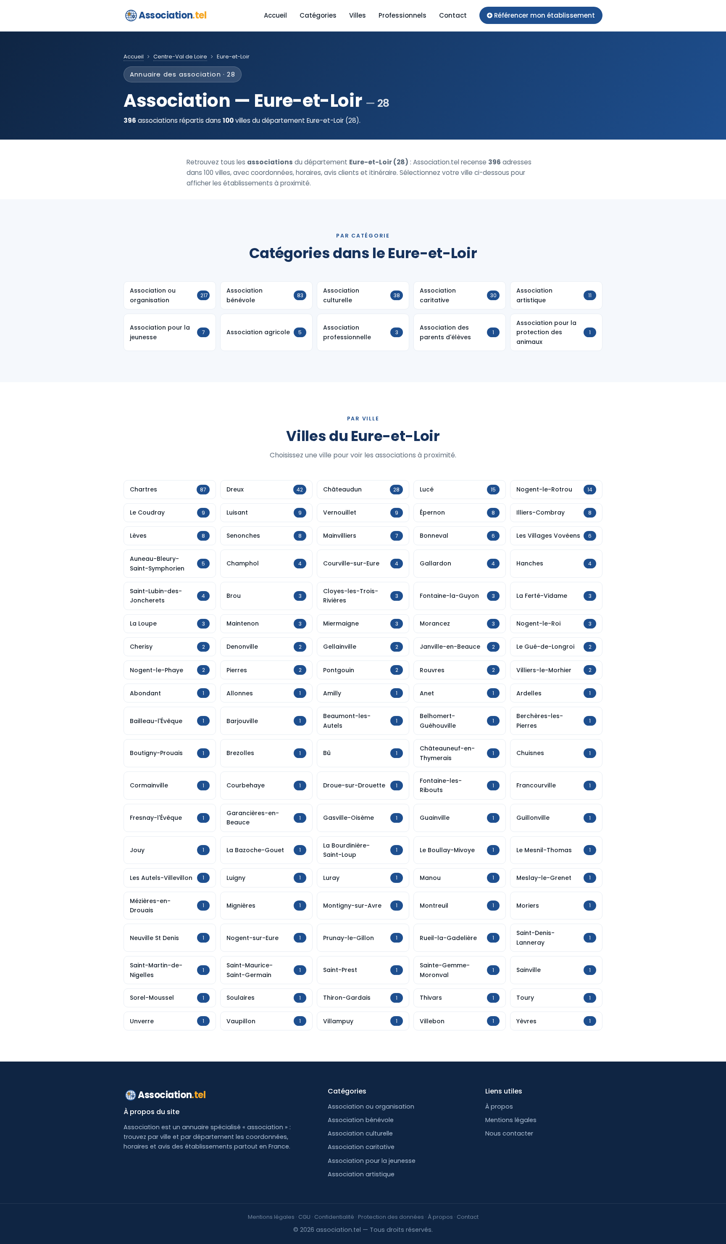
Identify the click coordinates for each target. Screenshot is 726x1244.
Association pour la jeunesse (372, 1161)
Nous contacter (509, 1133)
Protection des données (391, 1217)
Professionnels (402, 15)
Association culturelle (360, 1133)
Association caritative (361, 1147)
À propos (499, 1106)
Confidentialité (334, 1217)
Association (172, 15)
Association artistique (361, 1174)
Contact (453, 15)
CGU (304, 1217)
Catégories (318, 15)
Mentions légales (511, 1120)
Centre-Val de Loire (180, 57)
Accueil (275, 15)
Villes (357, 15)
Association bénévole (361, 1120)
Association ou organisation (371, 1106)
